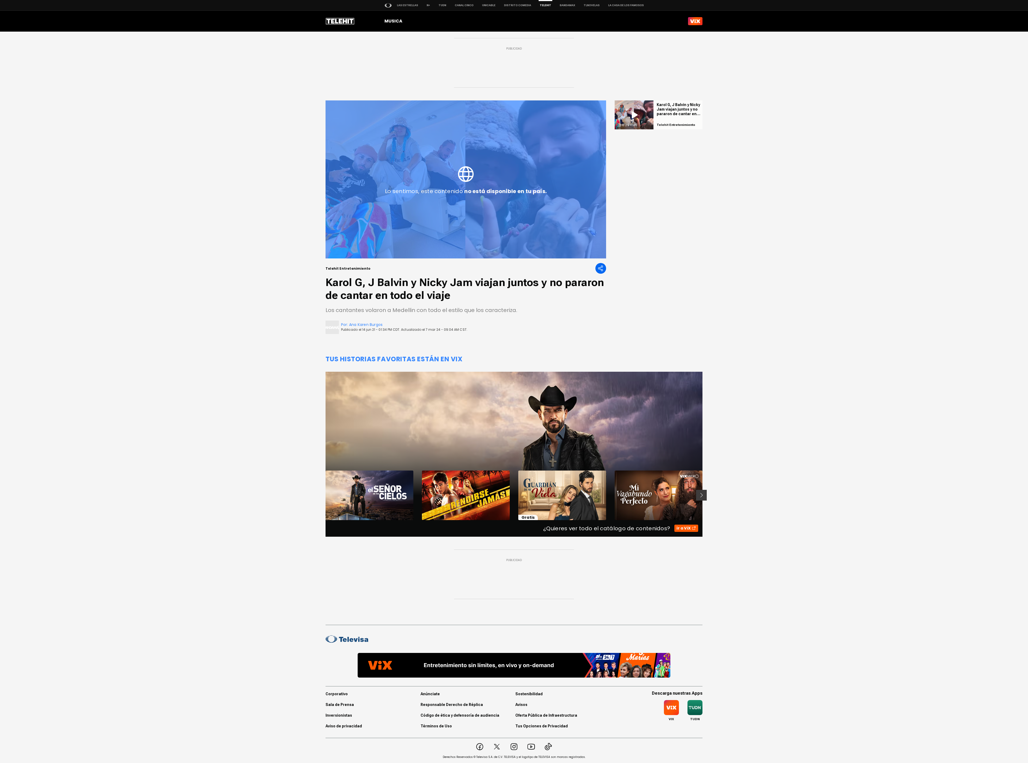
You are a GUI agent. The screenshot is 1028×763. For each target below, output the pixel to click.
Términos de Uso (436, 726)
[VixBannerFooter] (514, 665)
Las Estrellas (407, 5)
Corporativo (337, 694)
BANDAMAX (567, 5)
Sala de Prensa (340, 704)
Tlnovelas (592, 5)
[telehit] (340, 21)
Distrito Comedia (517, 5)
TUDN (442, 5)
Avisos (521, 704)
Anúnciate (430, 694)
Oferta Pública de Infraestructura (546, 715)
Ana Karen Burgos (366, 324)
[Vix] (695, 21)
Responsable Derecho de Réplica (452, 704)
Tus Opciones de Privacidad (541, 726)
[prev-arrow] (322, 495)
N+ (428, 5)
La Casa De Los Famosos (626, 5)
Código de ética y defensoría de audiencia (460, 715)
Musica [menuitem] (393, 21)
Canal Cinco (464, 5)
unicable (489, 5)
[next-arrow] (701, 495)
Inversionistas (339, 715)
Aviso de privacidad (344, 726)
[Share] (600, 268)
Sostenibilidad (529, 694)
